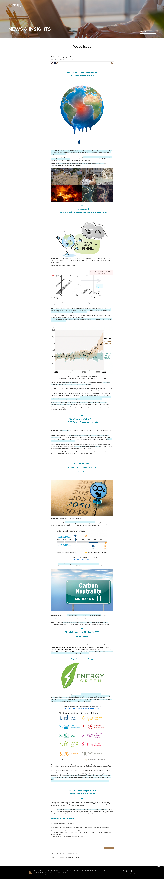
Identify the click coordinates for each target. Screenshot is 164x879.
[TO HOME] (14, 6)
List (109, 848)
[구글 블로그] (131, 871)
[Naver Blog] (134, 871)
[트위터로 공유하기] (57, 63)
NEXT (53, 857)
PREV (53, 853)
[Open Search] (155, 6)
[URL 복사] (52, 63)
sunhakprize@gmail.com (104, 870)
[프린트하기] (112, 63)
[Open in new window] (123, 871)
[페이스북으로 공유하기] (55, 63)
